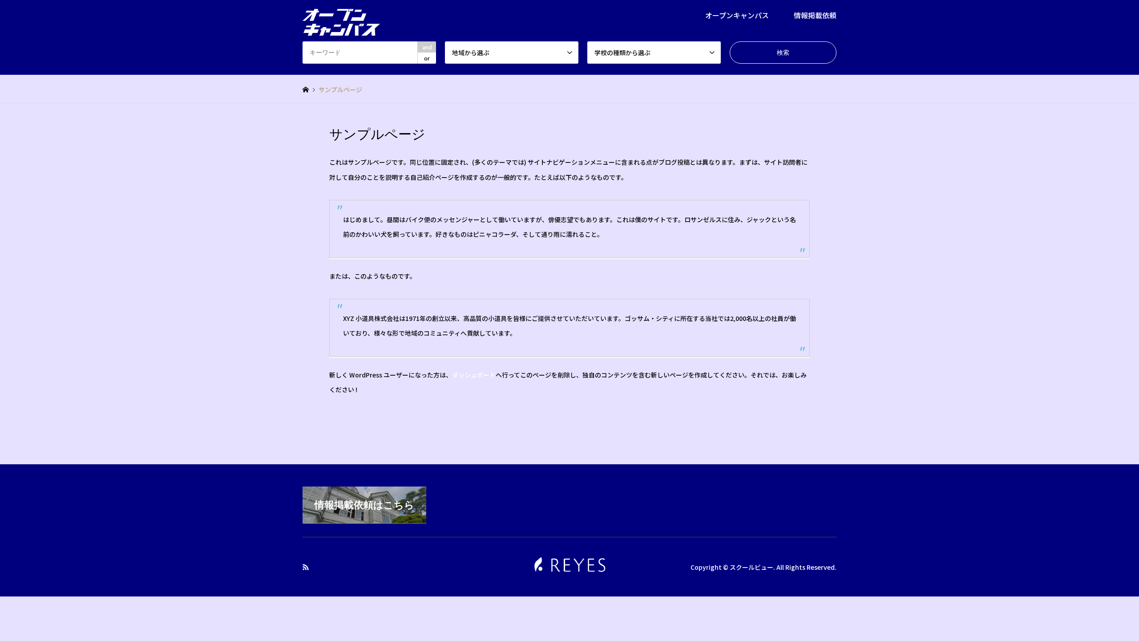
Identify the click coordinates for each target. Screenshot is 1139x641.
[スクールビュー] (341, 16)
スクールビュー (751, 566)
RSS (306, 567)
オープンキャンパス (737, 15)
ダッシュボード (474, 374)
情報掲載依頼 (815, 15)
